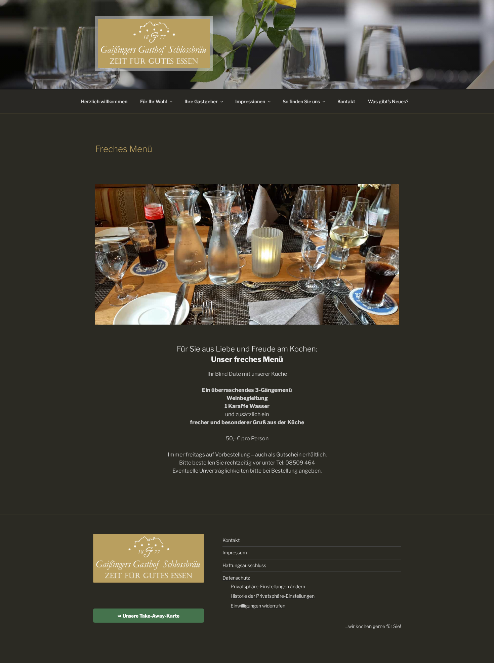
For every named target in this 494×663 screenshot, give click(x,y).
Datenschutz (236, 578)
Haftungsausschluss (244, 565)
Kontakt (346, 101)
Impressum (234, 552)
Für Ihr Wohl (153, 101)
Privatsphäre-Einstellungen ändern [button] (268, 586)
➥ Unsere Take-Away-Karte (148, 616)
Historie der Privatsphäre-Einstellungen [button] (273, 596)
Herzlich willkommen (104, 101)
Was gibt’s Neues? (388, 101)
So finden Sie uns (301, 101)
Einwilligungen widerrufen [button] (258, 606)
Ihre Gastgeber (201, 101)
